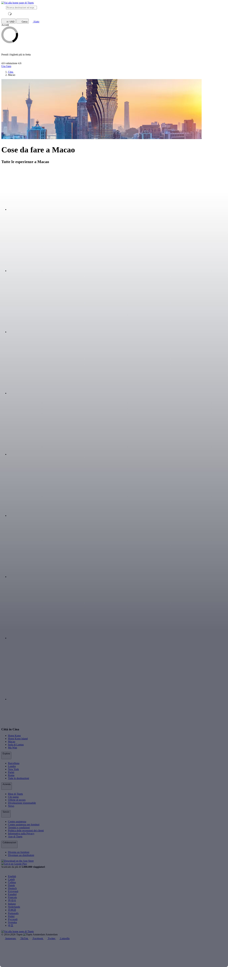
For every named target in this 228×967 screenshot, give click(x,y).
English (12, 876)
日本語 (12, 910)
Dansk (11, 885)
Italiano (12, 903)
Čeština (12, 882)
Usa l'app (6, 66)
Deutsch (12, 888)
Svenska (12, 922)
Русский (13, 919)
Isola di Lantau (16, 744)
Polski (11, 916)
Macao (11, 741)
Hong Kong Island (18, 738)
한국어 (12, 900)
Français (12, 897)
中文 (10, 925)
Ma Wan (12, 747)
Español (12, 894)
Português (13, 913)
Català (11, 879)
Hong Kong (14, 735)
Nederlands (14, 906)
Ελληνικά (13, 891)
